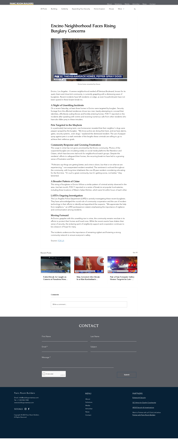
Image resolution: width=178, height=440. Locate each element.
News (87, 412)
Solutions (88, 402)
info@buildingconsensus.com (29, 398)
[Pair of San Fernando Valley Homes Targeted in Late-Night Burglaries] (122, 264)
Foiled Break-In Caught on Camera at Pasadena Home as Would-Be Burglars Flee (55, 278)
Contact (88, 415)
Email (44, 347)
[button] (135, 9)
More (120, 9)
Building (54, 9)
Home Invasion (99, 9)
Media (87, 405)
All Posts (44, 9)
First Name (46, 336)
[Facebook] (28, 409)
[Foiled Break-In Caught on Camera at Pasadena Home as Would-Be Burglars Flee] (55, 264)
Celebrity (64, 9)
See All (135, 252)
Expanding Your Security (81, 9)
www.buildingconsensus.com (24, 403)
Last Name (95, 336)
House (111, 9)
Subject (94, 347)
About (87, 399)
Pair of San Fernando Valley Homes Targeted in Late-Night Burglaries (122, 278)
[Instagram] (25, 409)
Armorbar (88, 409)
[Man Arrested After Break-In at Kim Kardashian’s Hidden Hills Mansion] (89, 264)
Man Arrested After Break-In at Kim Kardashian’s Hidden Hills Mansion (89, 278)
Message (45, 357)
